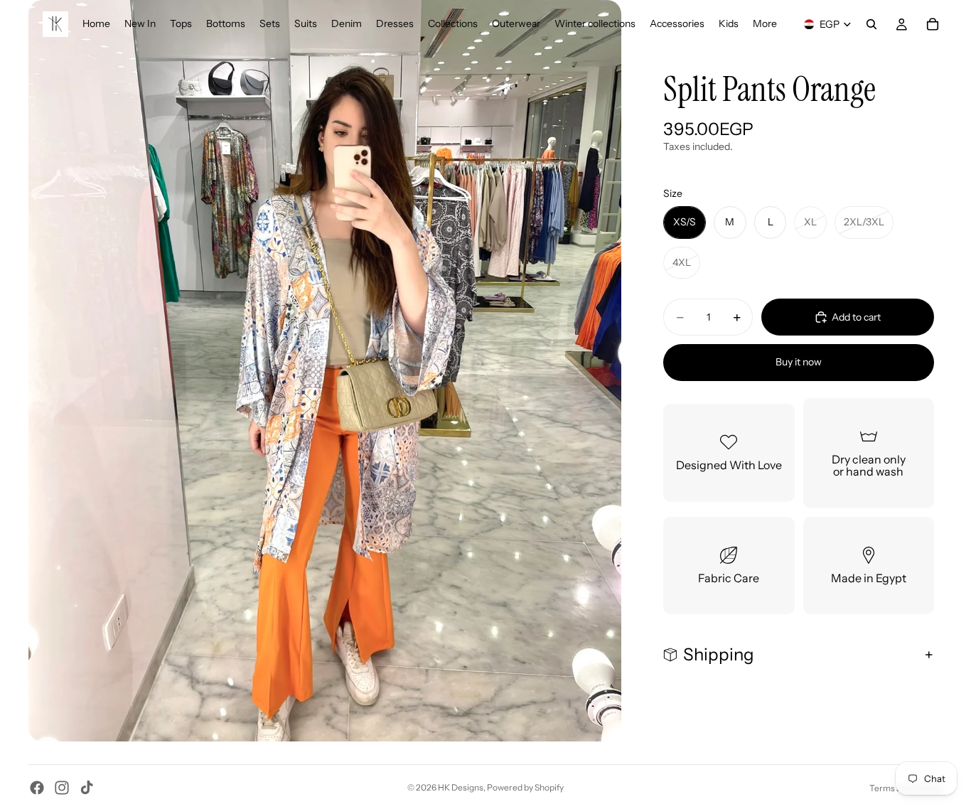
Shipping (718, 654)
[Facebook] (36, 787)
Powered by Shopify (525, 787)
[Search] (871, 24)
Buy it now (799, 361)
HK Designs (460, 787)
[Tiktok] (86, 787)
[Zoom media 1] (324, 370)
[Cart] (932, 24)
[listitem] (765, 24)
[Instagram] (61, 787)
